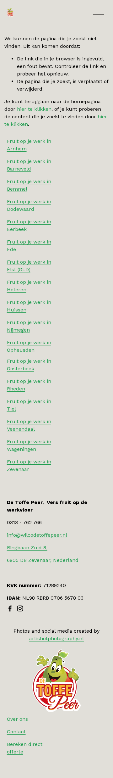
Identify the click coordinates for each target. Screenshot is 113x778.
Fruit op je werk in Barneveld (29, 165)
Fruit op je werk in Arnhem (29, 145)
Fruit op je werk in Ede (29, 245)
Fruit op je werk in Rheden (29, 385)
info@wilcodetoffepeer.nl (37, 535)
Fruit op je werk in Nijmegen (29, 326)
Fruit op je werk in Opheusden (29, 346)
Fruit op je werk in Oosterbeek (29, 365)
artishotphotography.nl (56, 638)
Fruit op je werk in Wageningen (29, 445)
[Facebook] (10, 608)
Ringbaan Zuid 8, (27, 548)
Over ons (17, 719)
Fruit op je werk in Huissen (29, 306)
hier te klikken (34, 109)
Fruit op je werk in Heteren (29, 286)
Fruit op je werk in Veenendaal (29, 425)
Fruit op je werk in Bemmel (29, 185)
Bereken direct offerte (24, 748)
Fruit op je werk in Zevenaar (29, 465)
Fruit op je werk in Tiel (29, 405)
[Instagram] (20, 608)
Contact (16, 732)
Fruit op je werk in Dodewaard (29, 205)
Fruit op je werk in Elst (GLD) (29, 265)
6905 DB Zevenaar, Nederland (42, 560)
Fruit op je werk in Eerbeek (29, 225)
